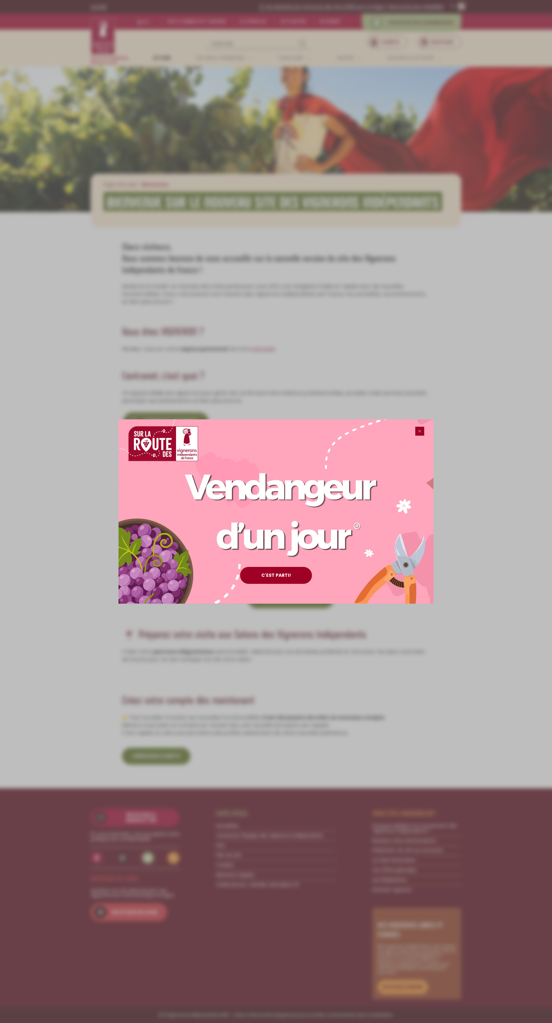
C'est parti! (276, 575)
